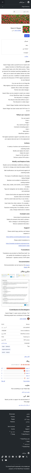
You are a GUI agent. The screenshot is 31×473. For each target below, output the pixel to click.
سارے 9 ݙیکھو (4, 343)
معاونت (26, 56)
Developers (27, 431)
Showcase (12, 414)
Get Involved (11, 426)
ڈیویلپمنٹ (26, 52)
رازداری (28, 421)
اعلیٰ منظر (27, 356)
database (8, 346)
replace (7, 352)
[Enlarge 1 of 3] (27, 275)
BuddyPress (26, 446)
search (3, 352)
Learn (28, 426)
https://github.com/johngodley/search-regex (18, 237)
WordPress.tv (25, 434)
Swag (12, 434)
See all (3, 381)
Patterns (12, 421)
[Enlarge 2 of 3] (13, 275)
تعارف (28, 414)
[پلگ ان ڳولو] (14, 11)
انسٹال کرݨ (25, 48)
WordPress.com (25, 439)
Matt (28, 441)
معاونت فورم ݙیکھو (26, 392)
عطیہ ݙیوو (12, 431)
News (28, 416)
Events (13, 429)
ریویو (27, 45)
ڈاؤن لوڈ (27, 35)
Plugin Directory (26, 6)
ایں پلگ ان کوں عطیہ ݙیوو (24, 405)
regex (3, 346)
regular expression (6, 349)
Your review (26, 381)
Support (27, 429)
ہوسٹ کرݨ (27, 419)
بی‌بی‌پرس (26, 444)
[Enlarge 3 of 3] (27, 281)
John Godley (17, 30)
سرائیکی (24, 453)
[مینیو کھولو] (2, 2)
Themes (13, 416)
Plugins (13, 419)
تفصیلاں (26, 41)
